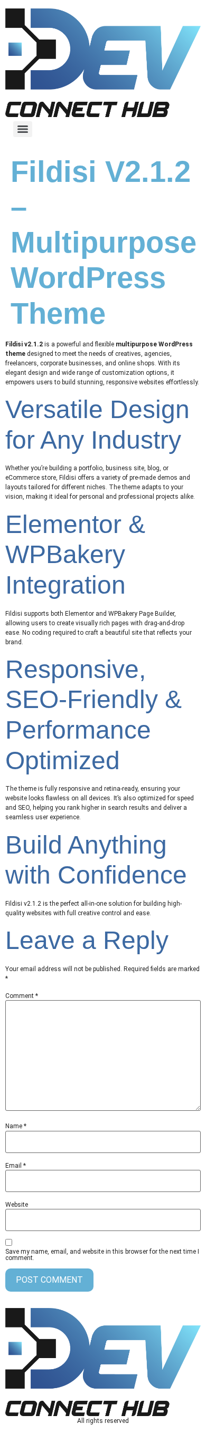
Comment (21, 996)
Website (16, 1205)
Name (15, 1126)
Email (15, 1165)
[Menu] (22, 129)
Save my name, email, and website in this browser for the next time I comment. (102, 1254)
